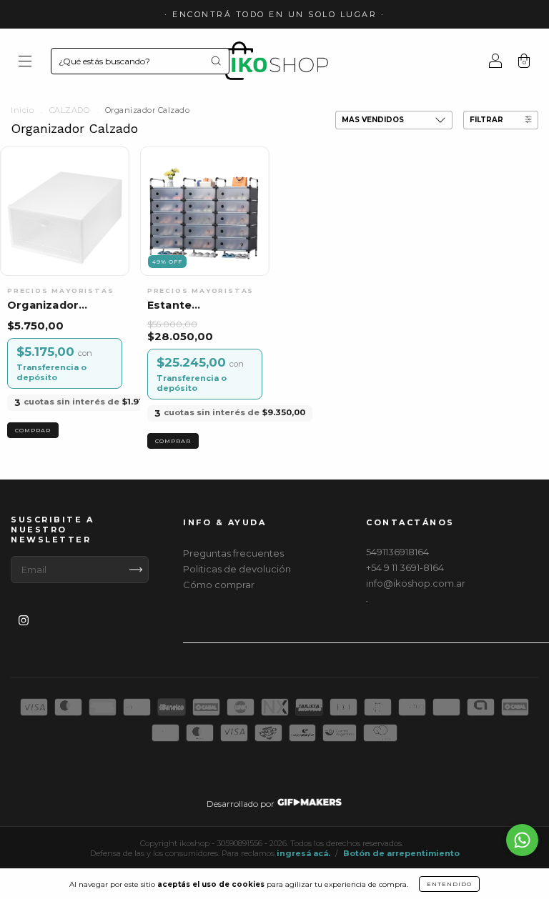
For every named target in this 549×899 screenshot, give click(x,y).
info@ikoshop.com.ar (415, 583)
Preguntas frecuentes (233, 553)
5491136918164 (397, 551)
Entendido (449, 884)
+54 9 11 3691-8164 (405, 567)
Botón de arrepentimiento (401, 853)
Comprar (33, 430)
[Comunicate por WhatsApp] (522, 840)
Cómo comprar (218, 584)
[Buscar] (216, 61)
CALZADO (69, 110)
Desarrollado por (242, 803)
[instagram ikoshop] (23, 620)
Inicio (22, 110)
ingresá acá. (303, 853)
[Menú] (25, 62)
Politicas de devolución (237, 569)
